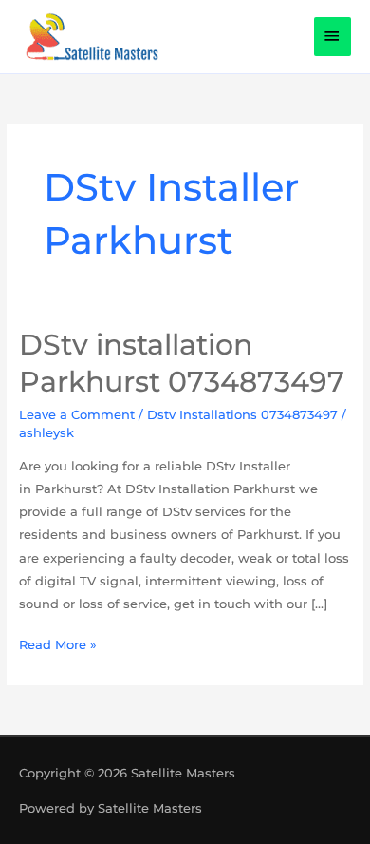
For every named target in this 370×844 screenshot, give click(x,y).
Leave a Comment (77, 414)
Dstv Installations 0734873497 (242, 414)
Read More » (58, 642)
